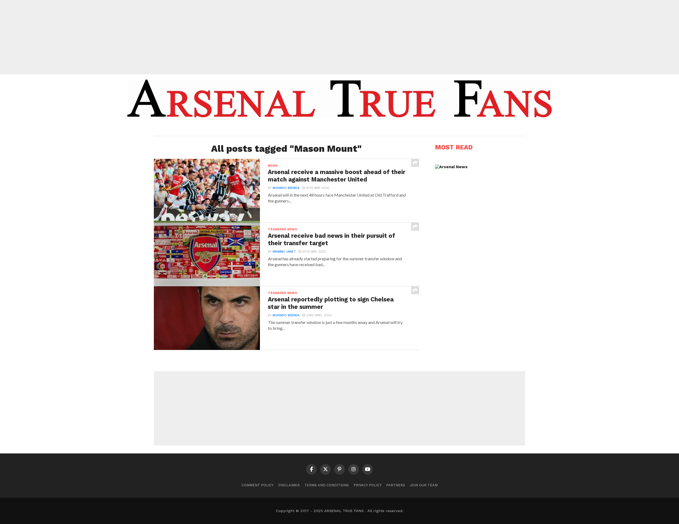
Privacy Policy (367, 485)
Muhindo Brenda (286, 188)
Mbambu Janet (284, 251)
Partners (395, 485)
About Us (299, 128)
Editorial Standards (337, 128)
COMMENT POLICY (257, 485)
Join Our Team (424, 485)
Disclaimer (289, 485)
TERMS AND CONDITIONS (326, 485)
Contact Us (377, 128)
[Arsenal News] (451, 166)
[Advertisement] (339, 37)
